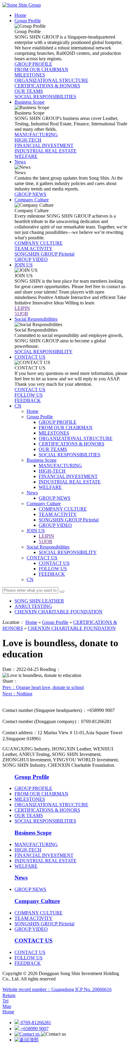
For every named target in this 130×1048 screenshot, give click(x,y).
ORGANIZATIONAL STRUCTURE (75, 438)
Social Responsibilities (48, 546)
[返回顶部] (27, 1039)
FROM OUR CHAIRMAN (66, 427)
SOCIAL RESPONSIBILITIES (69, 454)
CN (30, 579)
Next (17, 693)
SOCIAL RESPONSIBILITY (68, 552)
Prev (43, 687)
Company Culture (44, 503)
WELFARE (50, 487)
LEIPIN (46, 536)
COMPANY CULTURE (63, 508)
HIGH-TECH (52, 471)
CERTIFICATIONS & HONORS (71, 443)
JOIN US (36, 530)
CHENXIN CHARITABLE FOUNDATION (58, 611)
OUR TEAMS (53, 449)
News (32, 492)
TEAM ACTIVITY (58, 514)
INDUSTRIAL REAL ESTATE (70, 481)
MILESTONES (54, 433)
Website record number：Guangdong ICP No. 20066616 (57, 989)
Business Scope (42, 460)
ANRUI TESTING (33, 606)
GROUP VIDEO (55, 525)
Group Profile (40, 416)
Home (32, 411)
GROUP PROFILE (57, 422)
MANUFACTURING (60, 465)
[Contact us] (28, 1034)
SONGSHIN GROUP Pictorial (69, 519)
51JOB (45, 541)
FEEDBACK (52, 574)
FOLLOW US (53, 568)
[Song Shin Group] (21, 5)
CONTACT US (42, 557)
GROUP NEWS (54, 498)
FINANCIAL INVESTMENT (68, 476)
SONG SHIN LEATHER (39, 600)
